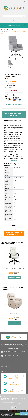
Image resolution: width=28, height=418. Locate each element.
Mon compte (5, 366)
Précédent (7, 62)
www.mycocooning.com (8, 402)
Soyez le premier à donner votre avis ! (14, 233)
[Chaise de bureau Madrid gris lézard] (10, 64)
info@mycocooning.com (12, 355)
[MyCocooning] (14, 8)
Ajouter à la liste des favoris (15, 104)
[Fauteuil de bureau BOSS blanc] (14, 255)
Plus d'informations (24, 414)
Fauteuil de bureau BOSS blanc (14, 268)
